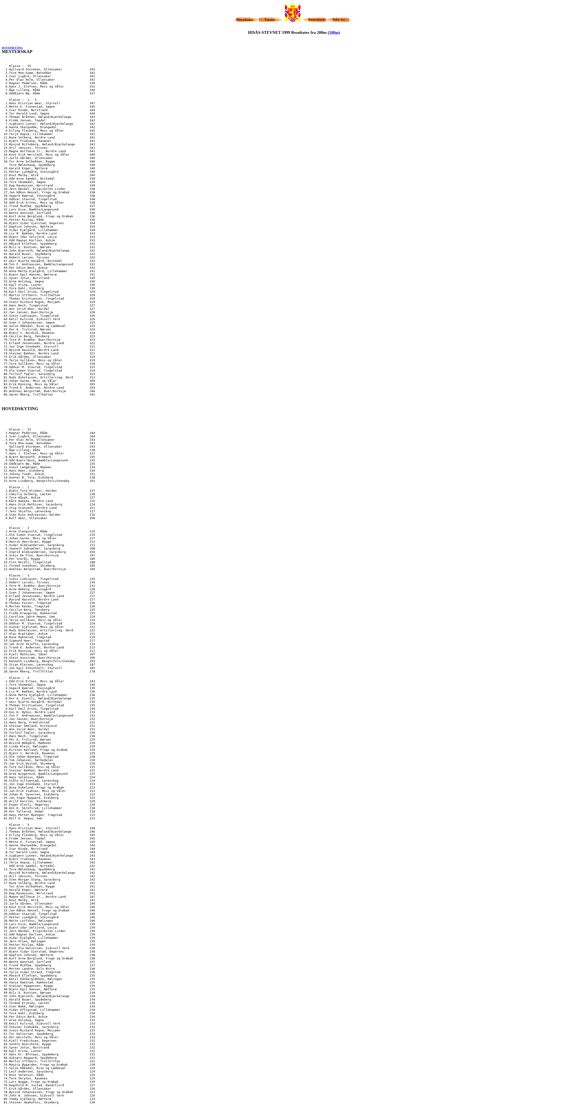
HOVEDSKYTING (12, 47)
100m (334, 32)
